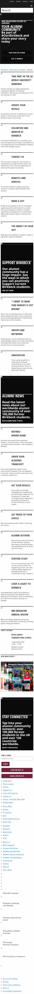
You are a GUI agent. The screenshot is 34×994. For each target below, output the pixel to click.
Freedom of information (12, 857)
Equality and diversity (11, 851)
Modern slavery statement (13, 854)
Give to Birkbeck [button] (17, 59)
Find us (6, 787)
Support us (7, 790)
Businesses (25, 1)
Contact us (7, 796)
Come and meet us (16, 770)
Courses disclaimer (10, 848)
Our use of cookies (10, 979)
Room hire (7, 822)
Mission (6, 867)
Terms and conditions (11, 985)
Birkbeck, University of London (13, 70)
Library (5, 809)
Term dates (7, 870)
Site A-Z (6, 988)
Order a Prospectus (17, 776)
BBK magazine (8, 845)
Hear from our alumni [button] (17, 53)
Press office (7, 806)
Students (11, 1)
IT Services (7, 812)
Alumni (31, 1)
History (6, 864)
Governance (7, 861)
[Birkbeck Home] (17, 5)
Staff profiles (8, 802)
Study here (7, 781)
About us (6, 842)
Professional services (11, 819)
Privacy (5, 982)
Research (18, 1)
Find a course (6, 755)
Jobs (4, 816)
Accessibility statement (12, 991)
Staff (5, 838)
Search (5, 764)
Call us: (14, 799)
